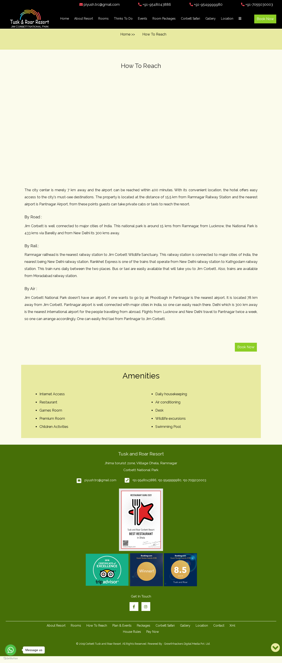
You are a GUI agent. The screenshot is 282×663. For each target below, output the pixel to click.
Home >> (127, 34)
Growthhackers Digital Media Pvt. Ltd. (187, 643)
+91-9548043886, (144, 480)
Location (227, 18)
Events (142, 18)
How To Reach (96, 625)
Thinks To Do (123, 18)
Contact (218, 625)
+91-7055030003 (259, 4)
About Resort (83, 18)
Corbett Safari (190, 18)
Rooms (103, 18)
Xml (232, 625)
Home (64, 18)
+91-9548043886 (156, 4)
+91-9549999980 (208, 4)
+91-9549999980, (170, 480)
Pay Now (152, 631)
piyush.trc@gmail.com (101, 4)
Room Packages (164, 18)
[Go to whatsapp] (10, 650)
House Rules (132, 631)
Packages (143, 625)
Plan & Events (122, 625)
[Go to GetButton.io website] (11, 658)
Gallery (210, 18)
